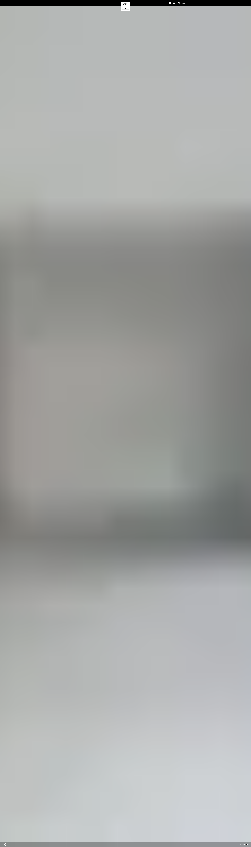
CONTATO (164, 3)
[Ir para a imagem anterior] (4, 844)
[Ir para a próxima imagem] (8, 844)
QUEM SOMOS (155, 3)
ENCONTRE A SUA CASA (72, 3)
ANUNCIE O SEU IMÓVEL (86, 3)
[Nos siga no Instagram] (170, 3)
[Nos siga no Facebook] (174, 3)
